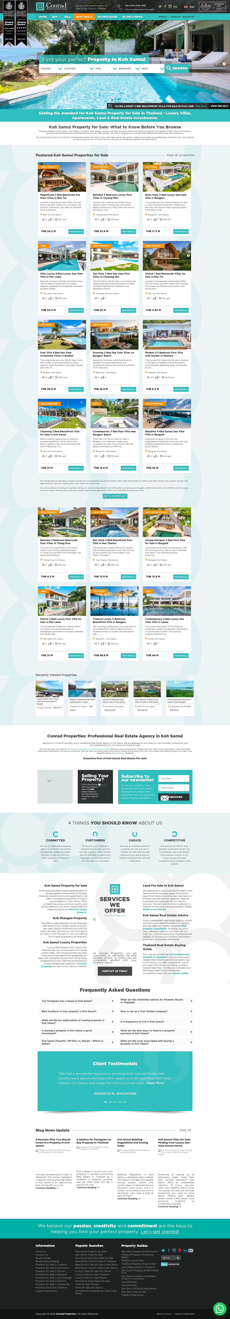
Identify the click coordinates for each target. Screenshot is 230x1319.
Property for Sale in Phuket (50, 1271)
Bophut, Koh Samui (52, 372)
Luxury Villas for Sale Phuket (91, 1277)
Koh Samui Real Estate (133, 1292)
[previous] (5, 64)
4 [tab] (119, 1101)
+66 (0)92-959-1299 (135, 5)
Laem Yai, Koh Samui (146, 706)
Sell (67, 16)
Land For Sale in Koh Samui (163, 885)
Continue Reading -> (47, 1188)
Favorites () (188, 17)
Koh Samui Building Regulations (138, 1288)
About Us (41, 1251)
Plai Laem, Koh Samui (53, 293)
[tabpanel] (115, 1081)
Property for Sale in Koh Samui (52, 1268)
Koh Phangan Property (70, 918)
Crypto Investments (46, 1291)
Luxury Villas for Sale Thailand (92, 1274)
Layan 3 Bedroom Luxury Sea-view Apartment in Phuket (48, 701)
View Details (76, 232)
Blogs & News (133, 16)
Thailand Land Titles (132, 1260)
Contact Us (176, 17)
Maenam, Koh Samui (157, 372)
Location (69, 68)
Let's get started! (160, 1231)
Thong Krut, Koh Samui (54, 560)
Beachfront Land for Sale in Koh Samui (96, 1268)
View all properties (180, 155)
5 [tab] (124, 1101)
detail (53, 1163)
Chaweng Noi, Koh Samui (107, 293)
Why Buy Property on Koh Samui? (140, 1251)
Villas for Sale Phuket (87, 1284)
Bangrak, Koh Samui (157, 451)
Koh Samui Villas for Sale (89, 1254)
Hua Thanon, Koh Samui (107, 560)
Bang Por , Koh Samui (158, 215)
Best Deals (84, 16)
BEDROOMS (125, 68)
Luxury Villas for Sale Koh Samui (93, 1271)
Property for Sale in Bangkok (51, 1274)
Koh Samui (119, 753)
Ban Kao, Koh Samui (52, 451)
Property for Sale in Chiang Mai (52, 1284)
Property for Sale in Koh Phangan (54, 1277)
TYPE (98, 68)
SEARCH (179, 68)
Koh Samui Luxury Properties (65, 942)
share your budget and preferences (150, 137)
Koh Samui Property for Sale (65, 885)
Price (145, 68)
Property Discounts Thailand (51, 1287)
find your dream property (78, 910)
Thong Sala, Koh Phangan (180, 706)
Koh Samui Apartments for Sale (92, 1281)
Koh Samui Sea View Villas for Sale (94, 1258)
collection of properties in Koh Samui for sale (88, 749)
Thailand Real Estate (132, 1295)
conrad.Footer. (129, 1282)
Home (43, 16)
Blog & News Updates (47, 1261)
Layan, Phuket (45, 708)
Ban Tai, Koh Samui (52, 215)
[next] (224, 64)
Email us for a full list (154, 909)
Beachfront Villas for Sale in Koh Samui (96, 1264)
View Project (219, 106)
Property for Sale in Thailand (51, 1264)
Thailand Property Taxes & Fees (138, 1264)
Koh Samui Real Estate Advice (165, 915)
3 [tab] (115, 1101)
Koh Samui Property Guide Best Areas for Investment (138, 1277)
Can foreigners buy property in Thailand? (166, 955)
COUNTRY (46, 68)
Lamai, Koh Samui (156, 639)
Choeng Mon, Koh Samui (107, 215)
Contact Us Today (115, 971)
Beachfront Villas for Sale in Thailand (95, 1261)
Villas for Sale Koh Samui (89, 1287)
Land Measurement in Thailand (138, 1267)
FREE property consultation (164, 927)
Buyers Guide (107, 16)
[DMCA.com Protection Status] (177, 1264)
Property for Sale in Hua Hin (51, 1281)
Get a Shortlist (115, 496)
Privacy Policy (164, 1314)
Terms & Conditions (184, 1314)
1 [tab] (105, 1101)
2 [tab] (110, 1101)
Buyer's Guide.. (180, 973)
